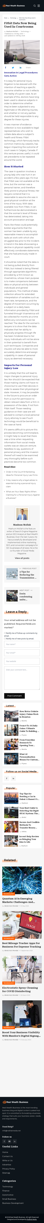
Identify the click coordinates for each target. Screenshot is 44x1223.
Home (5, 18)
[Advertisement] (22, 1070)
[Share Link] (5, 68)
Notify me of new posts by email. (20, 638)
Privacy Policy (8, 1169)
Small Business (9, 1199)
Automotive (7, 1195)
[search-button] (35, 6)
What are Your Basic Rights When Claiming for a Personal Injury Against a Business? (23, 495)
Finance (5, 1191)
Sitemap (6, 1173)
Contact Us (7, 1156)
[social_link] (6, 778)
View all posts (22, 558)
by (23, 721)
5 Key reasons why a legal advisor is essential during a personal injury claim (21, 483)
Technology (13, 18)
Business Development (13, 1203)
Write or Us (7, 1160)
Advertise (6, 1165)
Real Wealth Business (17, 1217)
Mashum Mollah (12, 31)
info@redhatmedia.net (11, 1131)
